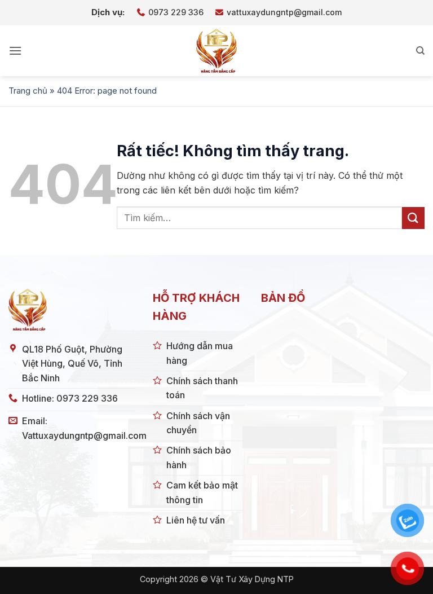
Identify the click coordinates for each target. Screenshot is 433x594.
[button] (15, 50)
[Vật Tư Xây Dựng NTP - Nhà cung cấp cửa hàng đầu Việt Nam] (216, 50)
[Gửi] (413, 218)
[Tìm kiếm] (420, 50)
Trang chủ (27, 90)
